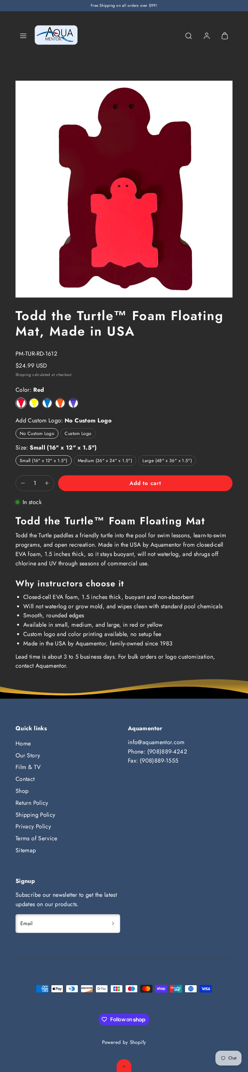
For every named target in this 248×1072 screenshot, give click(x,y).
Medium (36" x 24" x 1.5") (105, 460)
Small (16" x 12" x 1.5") (43, 460)
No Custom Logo (37, 433)
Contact (25, 779)
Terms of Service (36, 838)
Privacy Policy (33, 826)
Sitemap (26, 850)
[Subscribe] (113, 923)
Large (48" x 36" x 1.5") (167, 460)
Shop (22, 791)
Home (23, 743)
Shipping (23, 374)
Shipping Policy (35, 815)
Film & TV (28, 767)
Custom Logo (78, 433)
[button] (23, 36)
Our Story (28, 755)
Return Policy (32, 803)
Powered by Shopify (124, 1042)
